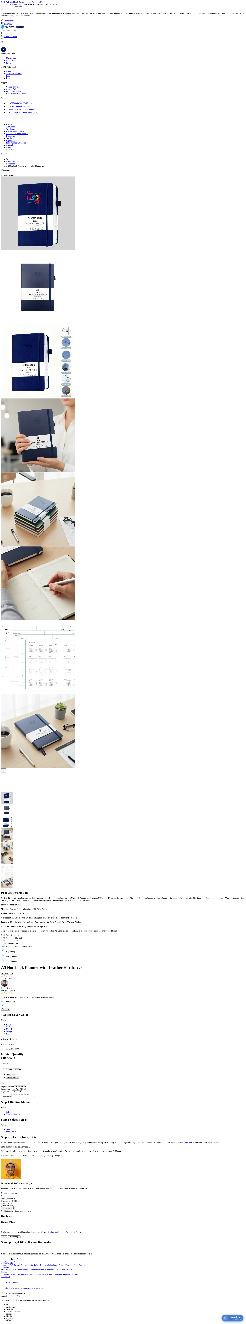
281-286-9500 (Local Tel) (19, 106)
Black (8, 1024)
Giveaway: (10, 1201)
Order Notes (6, 1097)
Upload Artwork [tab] (12, 1077)
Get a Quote (6, 154)
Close (4, 1237)
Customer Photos (24, 1274)
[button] (123, 45)
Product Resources (38, 1274)
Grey (8, 1027)
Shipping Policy (32, 1265)
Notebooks (10, 161)
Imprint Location (8, 1089)
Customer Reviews (14, 73)
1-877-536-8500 (10, 1193)
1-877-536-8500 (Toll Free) (20, 103)
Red (7, 1034)
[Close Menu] (3, 51)
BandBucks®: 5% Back (16, 94)
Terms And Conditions (49, 1265)
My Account (11, 58)
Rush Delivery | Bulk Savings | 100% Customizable (22, 2)
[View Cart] (2, 43)
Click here (188, 1142)
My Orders (10, 60)
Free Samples (40, 1270)
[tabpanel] (123, 1083)
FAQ (8, 76)
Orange (9, 1031)
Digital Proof (6, 1091)
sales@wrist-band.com (14, 1288)
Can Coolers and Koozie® (17, 134)
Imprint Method (7, 1087)
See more (5, 1009)
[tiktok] (14, 120)
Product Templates (13, 91)
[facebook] (4, 120)
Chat (6, 1196)
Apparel (9, 145)
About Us (10, 71)
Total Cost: (8, 1203)
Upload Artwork (12, 87)
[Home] (7, 159)
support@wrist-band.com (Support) (23, 112)
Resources (5, 1272)
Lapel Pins (10, 140)
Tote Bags (10, 138)
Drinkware (10, 136)
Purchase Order (28, 1270)
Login (8, 62)
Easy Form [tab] (11, 1075)
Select (8, 1112)
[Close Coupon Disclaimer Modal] (2, 9)
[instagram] (9, 120)
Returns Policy (52, 1270)
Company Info (7, 1263)
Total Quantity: (8, 1199)
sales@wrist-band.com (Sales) (21, 109)
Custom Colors (12, 89)
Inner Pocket (11, 1132)
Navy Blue (10, 1029)
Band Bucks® (68, 1274)
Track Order (17, 1270)
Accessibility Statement (77, 1265)
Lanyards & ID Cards (15, 131)
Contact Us (63, 1265)
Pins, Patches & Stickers (16, 143)
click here (51, 1232)
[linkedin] (12, 1260)
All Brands (10, 127)
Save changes (14, 1237)
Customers (5, 1267)
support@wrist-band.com (33, 1288)
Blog (8, 78)
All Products (11, 147)
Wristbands (10, 129)
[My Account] (2, 39)
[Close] (2, 1228)
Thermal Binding (13, 1114)
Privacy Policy (20, 1265)
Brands (9, 124)
